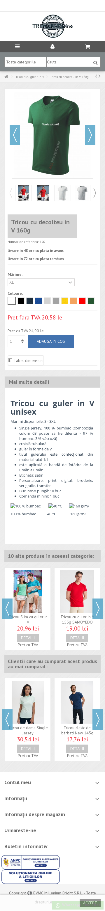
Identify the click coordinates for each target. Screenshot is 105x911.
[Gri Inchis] (56, 301)
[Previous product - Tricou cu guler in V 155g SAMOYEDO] (96, 75)
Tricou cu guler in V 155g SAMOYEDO (77, 619)
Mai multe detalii (29, 382)
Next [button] (94, 193)
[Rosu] (82, 301)
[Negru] (21, 301)
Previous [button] (10, 193)
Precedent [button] (15, 135)
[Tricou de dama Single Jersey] (28, 702)
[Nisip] (73, 301)
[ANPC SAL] (30, 861)
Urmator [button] (90, 135)
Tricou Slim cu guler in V (28, 619)
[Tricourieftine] (52, 26)
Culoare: (16, 293)
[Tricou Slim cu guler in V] (28, 591)
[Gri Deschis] (47, 301)
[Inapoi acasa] (6, 77)
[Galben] (65, 301)
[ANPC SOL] (30, 876)
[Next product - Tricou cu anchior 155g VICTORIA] (100, 75)
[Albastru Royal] (38, 301)
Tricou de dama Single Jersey (28, 730)
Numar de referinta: (23, 241)
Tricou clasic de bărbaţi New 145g (77, 730)
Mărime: (16, 274)
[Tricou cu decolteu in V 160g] (23, 193)
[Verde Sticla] (91, 301)
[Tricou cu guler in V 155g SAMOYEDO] (77, 591)
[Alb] (11, 300)
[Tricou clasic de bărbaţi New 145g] (77, 702)
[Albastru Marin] (30, 301)
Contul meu (17, 782)
